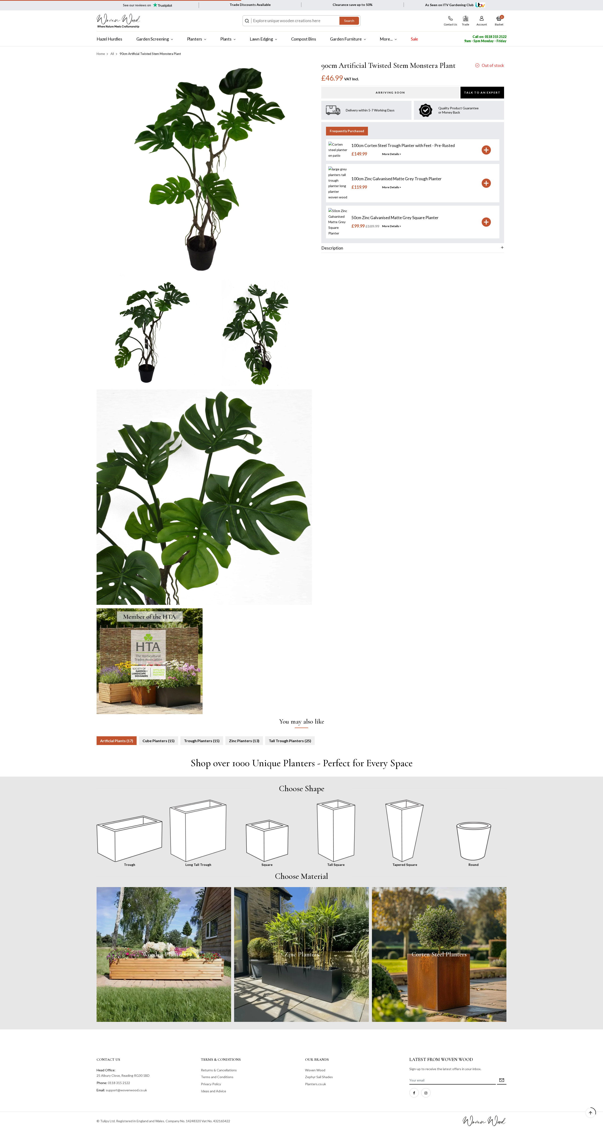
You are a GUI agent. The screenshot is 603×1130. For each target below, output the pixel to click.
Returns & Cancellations (219, 1070)
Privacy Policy (211, 1084)
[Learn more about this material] (164, 954)
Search (349, 21)
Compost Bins (303, 38)
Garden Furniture (346, 38)
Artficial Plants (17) (116, 740)
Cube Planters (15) (159, 740)
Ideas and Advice (213, 1091)
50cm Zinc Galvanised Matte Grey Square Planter (395, 217)
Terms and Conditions (217, 1077)
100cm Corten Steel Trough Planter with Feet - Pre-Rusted (403, 145)
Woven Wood (315, 1070)
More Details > (391, 154)
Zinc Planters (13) (244, 740)
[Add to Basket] (486, 150)
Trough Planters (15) (202, 740)
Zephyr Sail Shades (319, 1077)
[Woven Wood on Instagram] (426, 1092)
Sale (414, 38)
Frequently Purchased (347, 131)
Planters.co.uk (315, 1084)
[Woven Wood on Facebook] (414, 1092)
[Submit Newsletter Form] (501, 1080)
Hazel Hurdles (109, 38)
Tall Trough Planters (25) (290, 740)
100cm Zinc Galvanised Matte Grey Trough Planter (396, 178)
